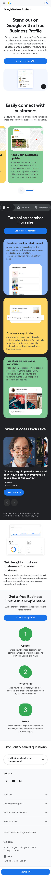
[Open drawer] (4, 3)
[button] (43, 86)
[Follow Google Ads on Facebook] (20, 781)
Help (9, 856)
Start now (25, 872)
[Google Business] (9, 3)
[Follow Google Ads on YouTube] (13, 781)
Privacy (6, 850)
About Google (10, 847)
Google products (28, 847)
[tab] (7, 207)
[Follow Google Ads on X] (6, 781)
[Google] (8, 842)
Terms (16, 850)
